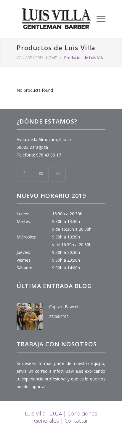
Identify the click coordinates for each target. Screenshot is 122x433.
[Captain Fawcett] (30, 316)
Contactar (76, 420)
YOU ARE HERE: (30, 57)
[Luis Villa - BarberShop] (57, 19)
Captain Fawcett (64, 306)
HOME (51, 57)
